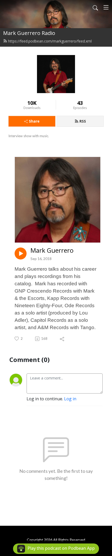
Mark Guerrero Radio (29, 33)
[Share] (62, 339)
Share (34, 121)
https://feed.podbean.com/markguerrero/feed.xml (50, 41)
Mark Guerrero (51, 250)
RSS (82, 121)
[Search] (95, 7)
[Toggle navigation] (106, 7)
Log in (70, 399)
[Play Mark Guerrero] (21, 253)
